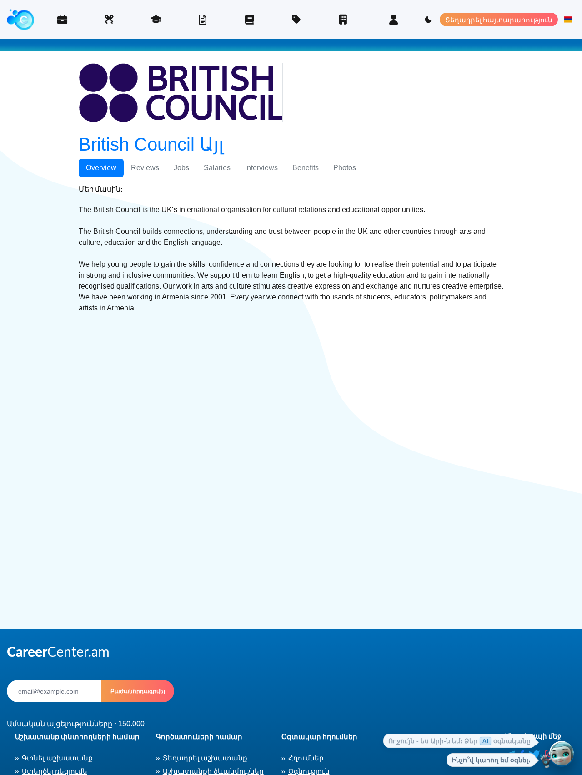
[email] (54, 691)
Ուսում (155, 19)
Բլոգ (249, 19)
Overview (101, 168)
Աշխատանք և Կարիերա (62, 19)
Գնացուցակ (296, 19)
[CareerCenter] (20, 19)
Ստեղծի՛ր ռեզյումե (202, 19)
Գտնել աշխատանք (57, 758)
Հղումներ (306, 758)
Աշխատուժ (108, 19)
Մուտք (393, 19)
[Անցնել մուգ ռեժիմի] (428, 19)
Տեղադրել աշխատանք (205, 758)
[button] (568, 19)
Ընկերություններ (343, 19)
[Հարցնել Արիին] (561, 754)
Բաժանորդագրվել (137, 691)
